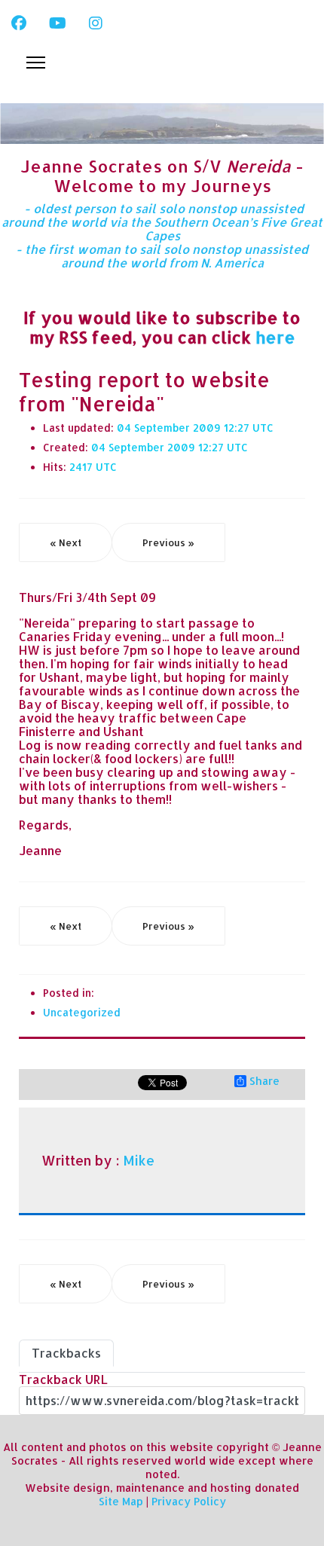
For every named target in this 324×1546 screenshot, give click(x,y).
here (275, 336)
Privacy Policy (188, 1501)
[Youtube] (57, 22)
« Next (65, 542)
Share (264, 1081)
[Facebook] (18, 22)
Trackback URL (63, 1379)
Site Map (121, 1501)
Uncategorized (82, 1012)
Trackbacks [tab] (66, 1353)
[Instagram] (95, 22)
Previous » (168, 542)
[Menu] (35, 62)
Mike (138, 1160)
